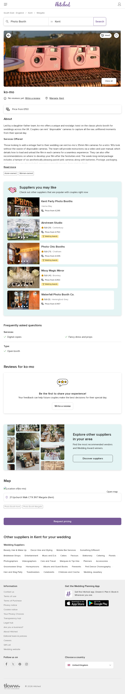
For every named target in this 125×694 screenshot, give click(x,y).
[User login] (119, 4)
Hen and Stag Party (13, 572)
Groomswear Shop (13, 566)
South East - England (14, 13)
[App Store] (75, 605)
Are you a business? (13, 627)
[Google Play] (98, 605)
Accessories (102, 561)
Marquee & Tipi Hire (69, 561)
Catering (100, 555)
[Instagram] (26, 664)
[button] (62, 393)
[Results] (8, 35)
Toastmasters (33, 572)
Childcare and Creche (69, 572)
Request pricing (62, 521)
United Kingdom (80, 665)
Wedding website (12, 649)
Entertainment (31, 555)
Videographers (29, 561)
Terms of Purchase (13, 600)
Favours (74, 555)
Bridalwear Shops (12, 555)
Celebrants (49, 572)
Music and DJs (49, 555)
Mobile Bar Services (66, 550)
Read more (10, 167)
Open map (112, 491)
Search (99, 21)
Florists (112, 555)
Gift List (7, 645)
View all (109, 81)
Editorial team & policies (15, 636)
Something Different (90, 550)
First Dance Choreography (98, 566)
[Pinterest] (20, 664)
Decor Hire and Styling (41, 550)
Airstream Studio (51, 222)
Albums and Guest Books (55, 566)
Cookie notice (11, 609)
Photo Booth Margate (32, 506)
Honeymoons (32, 566)
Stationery (87, 555)
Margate (41, 13)
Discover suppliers (93, 458)
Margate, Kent (57, 98)
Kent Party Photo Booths (57, 201)
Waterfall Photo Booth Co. (57, 294)
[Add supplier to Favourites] (116, 35)
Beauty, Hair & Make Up (15, 550)
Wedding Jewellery (93, 572)
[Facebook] (6, 664)
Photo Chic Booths (53, 246)
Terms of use (10, 596)
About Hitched (11, 631)
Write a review (63, 406)
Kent (30, 13)
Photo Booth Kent (12, 506)
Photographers (11, 561)
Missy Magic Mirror (52, 270)
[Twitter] (13, 664)
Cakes (63, 555)
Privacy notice (10, 605)
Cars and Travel (48, 561)
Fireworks (76, 566)
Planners (88, 561)
